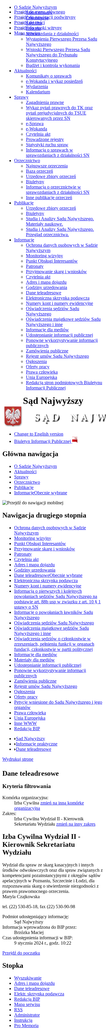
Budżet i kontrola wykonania (53, 65)
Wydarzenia (37, 86)
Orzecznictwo (27, 160)
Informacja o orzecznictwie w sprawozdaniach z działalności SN (58, 189)
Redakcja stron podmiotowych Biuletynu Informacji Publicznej (64, 385)
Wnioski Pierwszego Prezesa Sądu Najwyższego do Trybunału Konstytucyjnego (58, 55)
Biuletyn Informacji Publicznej (43, 441)
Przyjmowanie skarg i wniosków (56, 271)
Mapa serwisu (27, 33)
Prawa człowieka (42, 371)
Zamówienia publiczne (47, 350)
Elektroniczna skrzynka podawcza (58, 297)
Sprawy (21, 97)
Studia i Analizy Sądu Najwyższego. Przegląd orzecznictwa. (60, 232)
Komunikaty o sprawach (49, 75)
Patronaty (35, 266)
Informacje (24, 239)
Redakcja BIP (27, 999)
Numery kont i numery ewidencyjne (59, 303)
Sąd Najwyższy (30, 738)
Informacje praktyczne (36, 743)
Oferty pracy (37, 366)
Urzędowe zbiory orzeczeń (51, 176)
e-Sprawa (35, 123)
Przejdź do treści (29, 22)
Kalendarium (38, 91)
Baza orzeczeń (39, 171)
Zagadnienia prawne (45, 102)
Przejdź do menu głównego (39, 11)
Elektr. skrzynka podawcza (39, 993)
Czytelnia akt (38, 134)
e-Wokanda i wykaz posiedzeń (54, 81)
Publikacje (24, 202)
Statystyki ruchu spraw (47, 144)
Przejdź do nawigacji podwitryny (45, 17)
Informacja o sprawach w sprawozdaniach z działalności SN (58, 152)
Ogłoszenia (36, 361)
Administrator (27, 1014)
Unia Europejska (41, 377)
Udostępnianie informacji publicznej (59, 334)
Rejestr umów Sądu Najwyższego (57, 356)
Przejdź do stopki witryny (38, 27)
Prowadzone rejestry (45, 139)
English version (38, 433)
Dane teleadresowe (43, 292)
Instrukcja (23, 1020)
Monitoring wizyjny (44, 255)
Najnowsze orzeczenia (47, 165)
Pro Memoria (26, 1025)
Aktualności (25, 70)
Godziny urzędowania (46, 287)
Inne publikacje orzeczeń (49, 197)
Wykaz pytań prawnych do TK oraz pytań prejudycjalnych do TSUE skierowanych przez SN (59, 113)
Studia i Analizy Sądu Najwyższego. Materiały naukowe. (60, 221)
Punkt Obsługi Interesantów (52, 260)
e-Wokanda (36, 128)
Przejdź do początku (21, 952)
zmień (75, 824)
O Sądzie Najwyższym (35, 7)
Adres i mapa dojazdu (46, 282)
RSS (18, 1009)
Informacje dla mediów (47, 329)
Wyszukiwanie (28, 977)
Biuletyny (35, 181)
